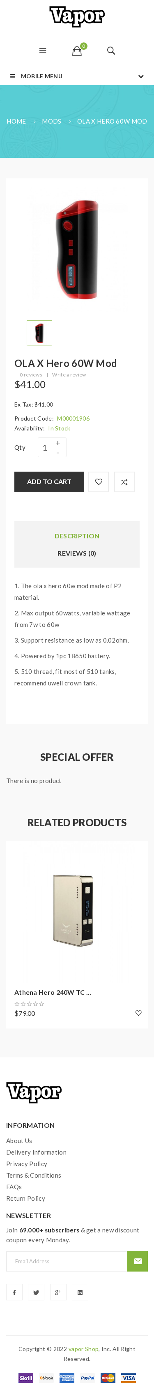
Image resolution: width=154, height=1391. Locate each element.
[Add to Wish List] (98, 482)
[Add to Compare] (124, 482)
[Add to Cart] (16, 851)
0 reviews (31, 375)
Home (16, 121)
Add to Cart (49, 481)
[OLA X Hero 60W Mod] (39, 332)
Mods (51, 121)
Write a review (69, 375)
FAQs (14, 1186)
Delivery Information (36, 1152)
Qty (19, 447)
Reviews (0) (76, 553)
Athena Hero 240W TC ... (53, 992)
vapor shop (84, 1348)
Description (77, 536)
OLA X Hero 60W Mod (112, 121)
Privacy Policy (26, 1163)
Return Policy (25, 1198)
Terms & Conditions (33, 1175)
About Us (19, 1140)
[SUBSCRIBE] (137, 1261)
